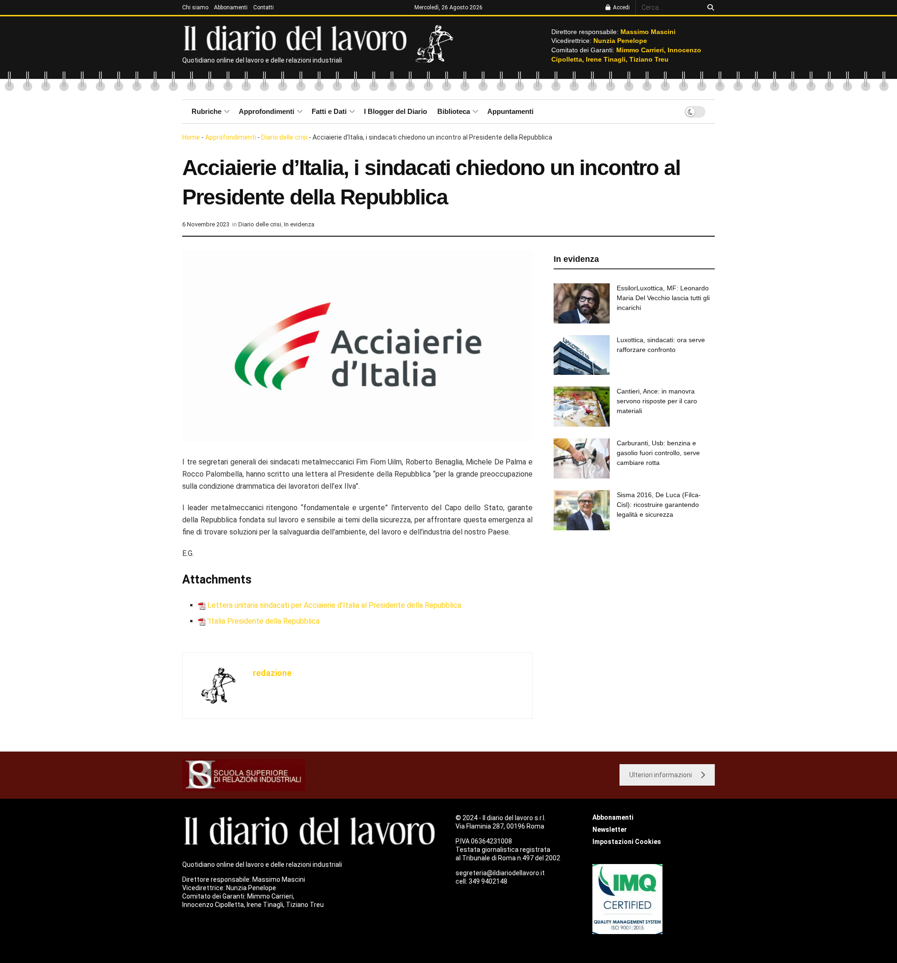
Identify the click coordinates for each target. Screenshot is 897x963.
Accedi (621, 7)
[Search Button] (709, 7)
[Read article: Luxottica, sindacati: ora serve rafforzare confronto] (582, 355)
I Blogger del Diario (395, 111)
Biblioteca (453, 111)
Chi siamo (195, 7)
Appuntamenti (510, 111)
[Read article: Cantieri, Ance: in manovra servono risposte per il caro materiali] (582, 407)
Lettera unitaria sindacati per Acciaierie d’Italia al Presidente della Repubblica (334, 605)
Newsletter (609, 829)
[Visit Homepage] (297, 37)
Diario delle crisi (284, 137)
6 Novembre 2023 (205, 224)
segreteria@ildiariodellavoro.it (500, 873)
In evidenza (299, 224)
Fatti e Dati (329, 111)
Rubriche (206, 111)
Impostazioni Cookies (626, 841)
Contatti (263, 7)
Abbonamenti (231, 7)
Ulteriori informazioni (660, 775)
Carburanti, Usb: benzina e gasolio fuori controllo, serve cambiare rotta (658, 452)
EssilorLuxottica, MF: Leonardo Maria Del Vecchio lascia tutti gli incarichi (663, 297)
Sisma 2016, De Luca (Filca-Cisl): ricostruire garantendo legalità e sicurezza (659, 504)
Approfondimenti (266, 111)
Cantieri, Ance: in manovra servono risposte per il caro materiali (657, 401)
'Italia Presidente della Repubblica (263, 621)
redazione (272, 673)
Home (191, 137)
